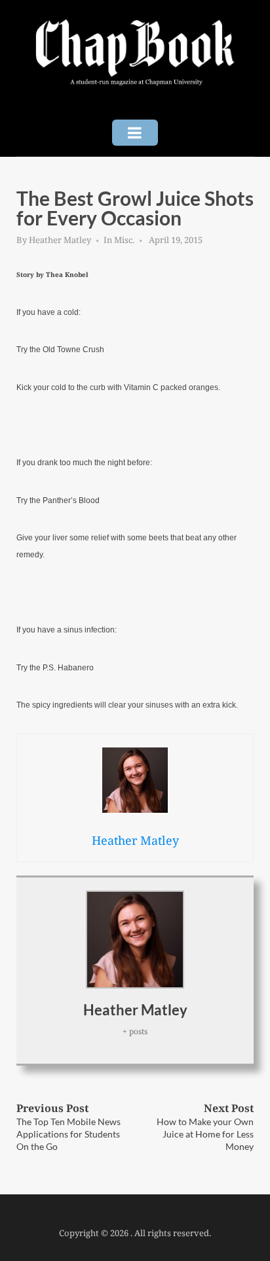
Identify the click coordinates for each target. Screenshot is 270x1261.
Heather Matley (60, 240)
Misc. (124, 240)
